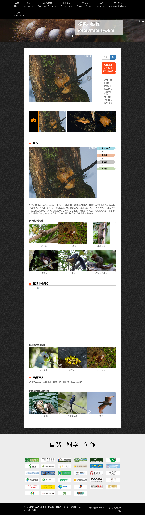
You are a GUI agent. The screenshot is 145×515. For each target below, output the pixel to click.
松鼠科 (104, 169)
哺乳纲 (104, 155)
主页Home (17, 4)
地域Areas (100, 4)
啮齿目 (104, 162)
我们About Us (18, 14)
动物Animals (27, 4)
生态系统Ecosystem (65, 4)
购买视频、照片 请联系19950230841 (109, 68)
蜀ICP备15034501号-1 (98, 508)
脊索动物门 (106, 148)
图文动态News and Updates (117, 4)
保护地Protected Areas (84, 4)
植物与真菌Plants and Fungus (46, 4)
